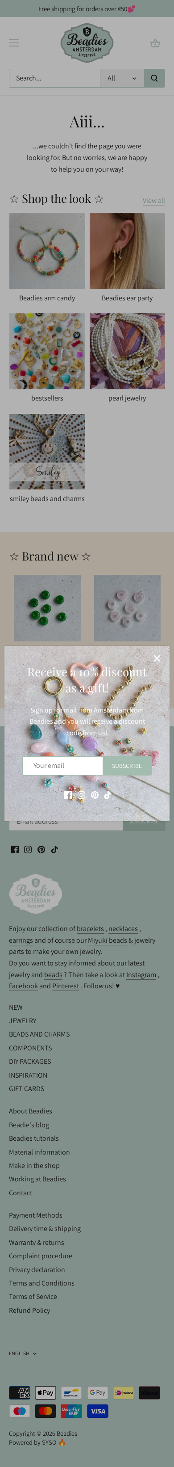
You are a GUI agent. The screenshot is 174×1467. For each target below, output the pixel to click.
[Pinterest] (95, 795)
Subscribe (127, 766)
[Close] (157, 658)
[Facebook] (68, 795)
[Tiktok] (108, 795)
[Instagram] (81, 795)
